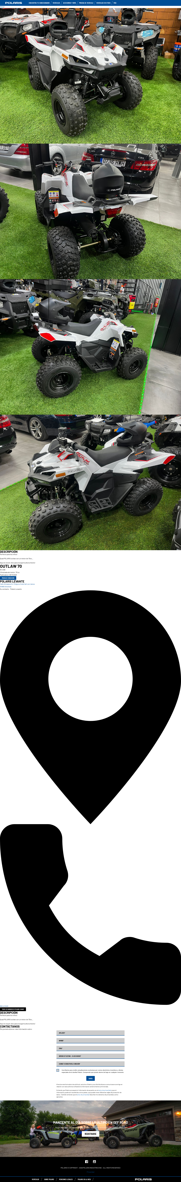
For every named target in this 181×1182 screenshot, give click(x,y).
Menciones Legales (66, 1179)
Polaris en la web (84, 1179)
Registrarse (90, 1133)
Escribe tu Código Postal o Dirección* (69, 1064)
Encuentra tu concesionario (39, 3)
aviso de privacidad (104, 1090)
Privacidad (90, 1172)
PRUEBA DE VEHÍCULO (86, 3)
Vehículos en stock (103, 3)
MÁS (115, 3)
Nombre (61, 1040)
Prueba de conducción (8, 578)
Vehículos (56, 3)
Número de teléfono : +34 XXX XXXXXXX (70, 1056)
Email (61, 1048)
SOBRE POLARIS (49, 1179)
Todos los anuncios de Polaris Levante (13, 1009)
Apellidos (62, 1033)
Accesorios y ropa (69, 3)
